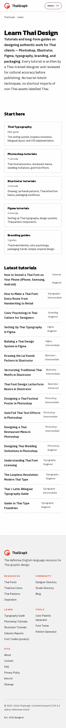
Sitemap (9, 684)
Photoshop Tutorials (15, 621)
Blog (38, 593)
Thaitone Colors (13, 588)
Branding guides (19, 235)
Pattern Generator (46, 631)
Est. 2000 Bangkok (14, 717)
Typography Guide (14, 615)
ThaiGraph (9, 17)
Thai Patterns (12, 593)
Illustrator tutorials (22, 181)
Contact (8, 660)
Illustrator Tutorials (15, 627)
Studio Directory (45, 588)
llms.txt (8, 678)
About (7, 655)
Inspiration (10, 599)
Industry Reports (14, 633)
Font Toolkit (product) (16, 639)
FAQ (6, 666)
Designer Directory (46, 582)
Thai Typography (20, 127)
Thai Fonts (10, 582)
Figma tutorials (18, 208)
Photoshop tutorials (22, 154)
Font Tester (42, 625)
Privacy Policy (12, 672)
